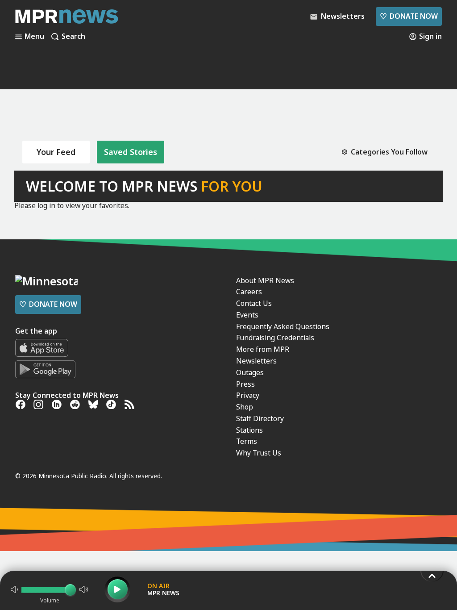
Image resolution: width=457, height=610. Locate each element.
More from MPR (262, 349)
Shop (244, 407)
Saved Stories (130, 151)
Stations (249, 430)
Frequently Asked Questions (282, 326)
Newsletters (256, 361)
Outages (250, 372)
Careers (249, 292)
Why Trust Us (258, 453)
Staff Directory (260, 418)
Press (245, 384)
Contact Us (254, 303)
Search (73, 36)
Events (247, 315)
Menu (34, 36)
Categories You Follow (389, 152)
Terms (246, 441)
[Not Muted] (14, 589)
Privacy (247, 395)
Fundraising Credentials (275, 338)
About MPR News (265, 280)
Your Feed (56, 151)
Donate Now (409, 16)
